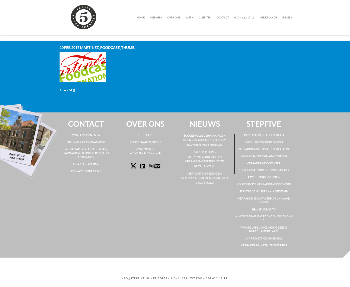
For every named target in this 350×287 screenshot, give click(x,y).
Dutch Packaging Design (264, 142)
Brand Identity (264, 209)
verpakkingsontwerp (264, 163)
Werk (189, 17)
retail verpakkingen (264, 177)
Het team (145, 135)
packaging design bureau (264, 135)
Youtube (155, 152)
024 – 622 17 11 (244, 17)
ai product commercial (263, 238)
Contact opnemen (86, 135)
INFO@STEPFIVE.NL (135, 278)
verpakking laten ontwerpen (264, 245)
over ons (173, 17)
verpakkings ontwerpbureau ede (264, 149)
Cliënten (205, 17)
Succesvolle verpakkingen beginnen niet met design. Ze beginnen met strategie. (204, 140)
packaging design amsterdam (264, 156)
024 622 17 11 (217, 278)
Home (141, 17)
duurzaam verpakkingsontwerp (263, 170)
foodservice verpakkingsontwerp (264, 184)
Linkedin (140, 152)
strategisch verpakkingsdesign (263, 191)
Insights (156, 17)
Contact (223, 17)
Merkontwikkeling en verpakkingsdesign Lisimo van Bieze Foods (204, 178)
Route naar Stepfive (145, 142)
